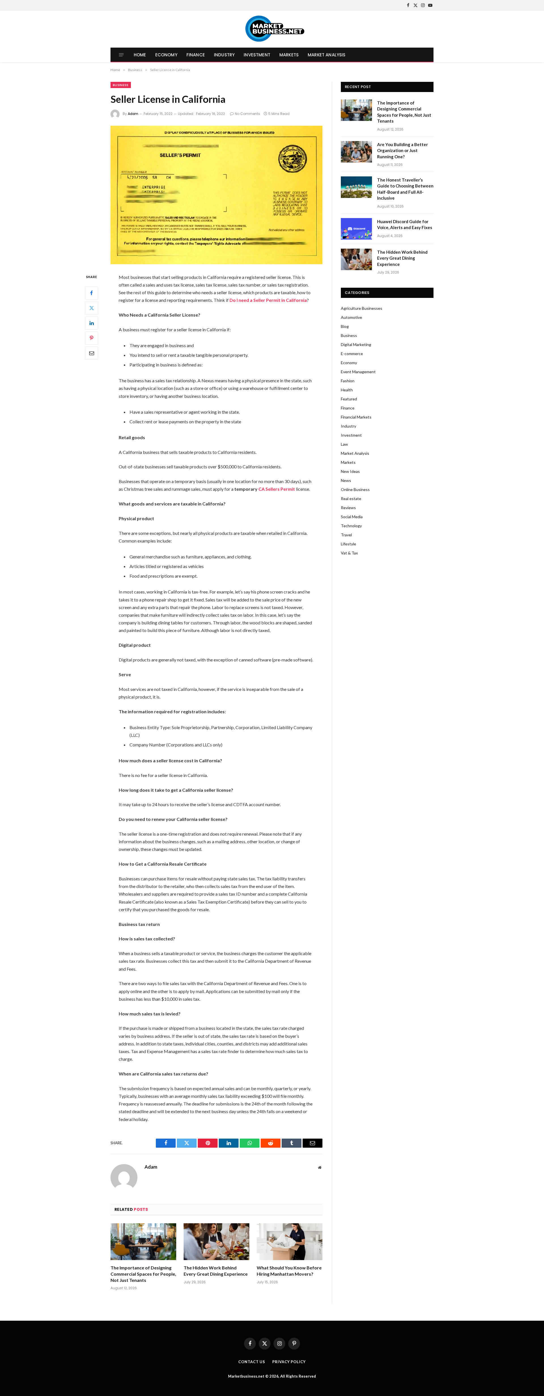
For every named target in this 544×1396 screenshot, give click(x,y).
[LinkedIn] (91, 322)
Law (344, 444)
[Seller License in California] (216, 195)
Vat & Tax (349, 552)
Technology (351, 525)
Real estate (351, 498)
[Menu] (121, 55)
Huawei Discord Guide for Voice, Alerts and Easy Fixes (404, 224)
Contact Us (251, 1361)
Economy (166, 55)
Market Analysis (326, 55)
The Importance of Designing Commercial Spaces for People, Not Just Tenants (143, 1274)
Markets (289, 55)
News (346, 480)
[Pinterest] (91, 337)
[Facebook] (91, 292)
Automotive (351, 317)
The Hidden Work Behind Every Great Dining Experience (216, 1271)
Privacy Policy (289, 1361)
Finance (195, 55)
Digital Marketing (356, 344)
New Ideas (350, 471)
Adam (133, 113)
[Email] (91, 352)
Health (347, 389)
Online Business (355, 489)
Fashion (347, 380)
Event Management (358, 371)
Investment (257, 55)
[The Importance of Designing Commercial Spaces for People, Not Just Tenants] (143, 1241)
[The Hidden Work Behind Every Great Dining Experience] (216, 1241)
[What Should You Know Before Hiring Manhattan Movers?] (289, 1241)
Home (140, 55)
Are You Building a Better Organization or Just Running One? (402, 150)
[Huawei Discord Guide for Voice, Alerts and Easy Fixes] (356, 229)
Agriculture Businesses (361, 308)
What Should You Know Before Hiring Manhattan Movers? (289, 1271)
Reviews (348, 507)
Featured (349, 398)
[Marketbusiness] (272, 29)
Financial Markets (356, 417)
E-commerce (352, 353)
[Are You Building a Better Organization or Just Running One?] (356, 152)
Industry (224, 55)
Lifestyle (348, 543)
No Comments (247, 113)
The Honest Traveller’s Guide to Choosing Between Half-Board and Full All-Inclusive (405, 188)
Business (121, 85)
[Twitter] (91, 307)
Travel (346, 534)
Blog (345, 326)
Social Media (352, 516)
